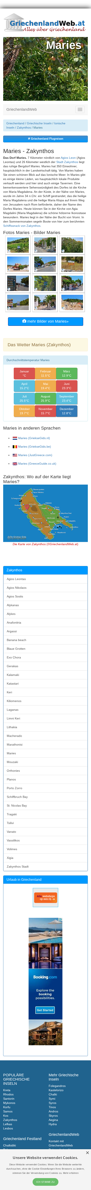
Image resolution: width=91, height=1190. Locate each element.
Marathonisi (14, 744)
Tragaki (12, 814)
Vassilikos (13, 840)
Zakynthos (24, 127)
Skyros (53, 1115)
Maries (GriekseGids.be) (34, 446)
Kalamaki (13, 675)
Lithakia (12, 727)
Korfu (6, 1107)
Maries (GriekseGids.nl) (34, 438)
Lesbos (8, 1128)
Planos (11, 779)
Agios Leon (68, 157)
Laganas (12, 709)
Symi (52, 1098)
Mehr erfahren (71, 1173)
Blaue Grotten (16, 648)
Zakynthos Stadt (18, 866)
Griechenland (15, 123)
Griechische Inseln (39, 123)
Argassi (12, 631)
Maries (11, 753)
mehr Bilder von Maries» (47, 321)
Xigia (10, 858)
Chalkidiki (9, 1145)
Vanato (11, 831)
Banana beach (16, 640)
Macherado (14, 736)
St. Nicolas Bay (17, 805)
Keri (9, 692)
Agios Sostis (15, 596)
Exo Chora (14, 657)
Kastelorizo (56, 1090)
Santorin (8, 1098)
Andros (53, 1111)
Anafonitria (14, 622)
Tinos (52, 1107)
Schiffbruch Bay (17, 797)
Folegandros (57, 1086)
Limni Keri (13, 718)
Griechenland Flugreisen (46, 138)
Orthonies (13, 770)
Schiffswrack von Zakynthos (21, 225)
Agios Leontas (16, 579)
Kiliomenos (14, 701)
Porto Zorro (14, 788)
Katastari (13, 683)
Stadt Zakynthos (67, 162)
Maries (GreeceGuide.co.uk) (37, 463)
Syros (52, 1103)
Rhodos (8, 1094)
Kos (5, 1115)
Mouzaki (12, 762)
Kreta (6, 1090)
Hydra (53, 1124)
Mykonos (9, 1103)
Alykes (11, 614)
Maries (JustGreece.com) (35, 455)
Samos (7, 1111)
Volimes (12, 849)
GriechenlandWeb (21, 109)
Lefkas (7, 1124)
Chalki (53, 1094)
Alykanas (13, 605)
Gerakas (12, 666)
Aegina (53, 1120)
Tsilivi (10, 823)
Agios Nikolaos (16, 587)
